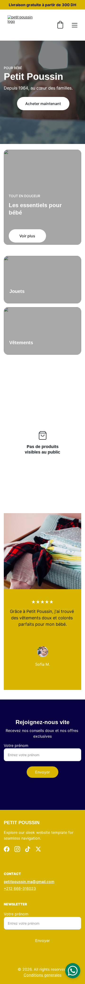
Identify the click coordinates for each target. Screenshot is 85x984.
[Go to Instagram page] (17, 849)
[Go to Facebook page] (6, 849)
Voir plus (27, 236)
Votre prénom (16, 745)
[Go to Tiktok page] (27, 849)
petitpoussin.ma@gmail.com (29, 881)
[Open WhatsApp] (72, 970)
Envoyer (42, 772)
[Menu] (74, 25)
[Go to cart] (60, 25)
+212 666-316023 (20, 888)
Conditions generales (42, 975)
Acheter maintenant (43, 103)
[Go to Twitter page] (38, 849)
